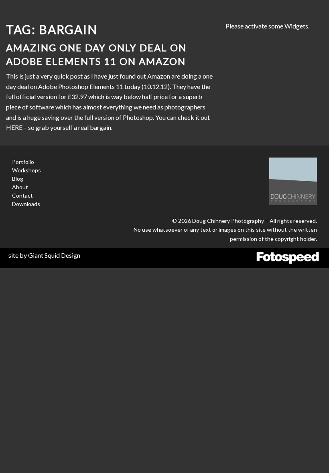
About (20, 187)
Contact (22, 195)
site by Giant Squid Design (44, 255)
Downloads (26, 203)
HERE (14, 127)
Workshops (26, 170)
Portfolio (23, 161)
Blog (17, 178)
